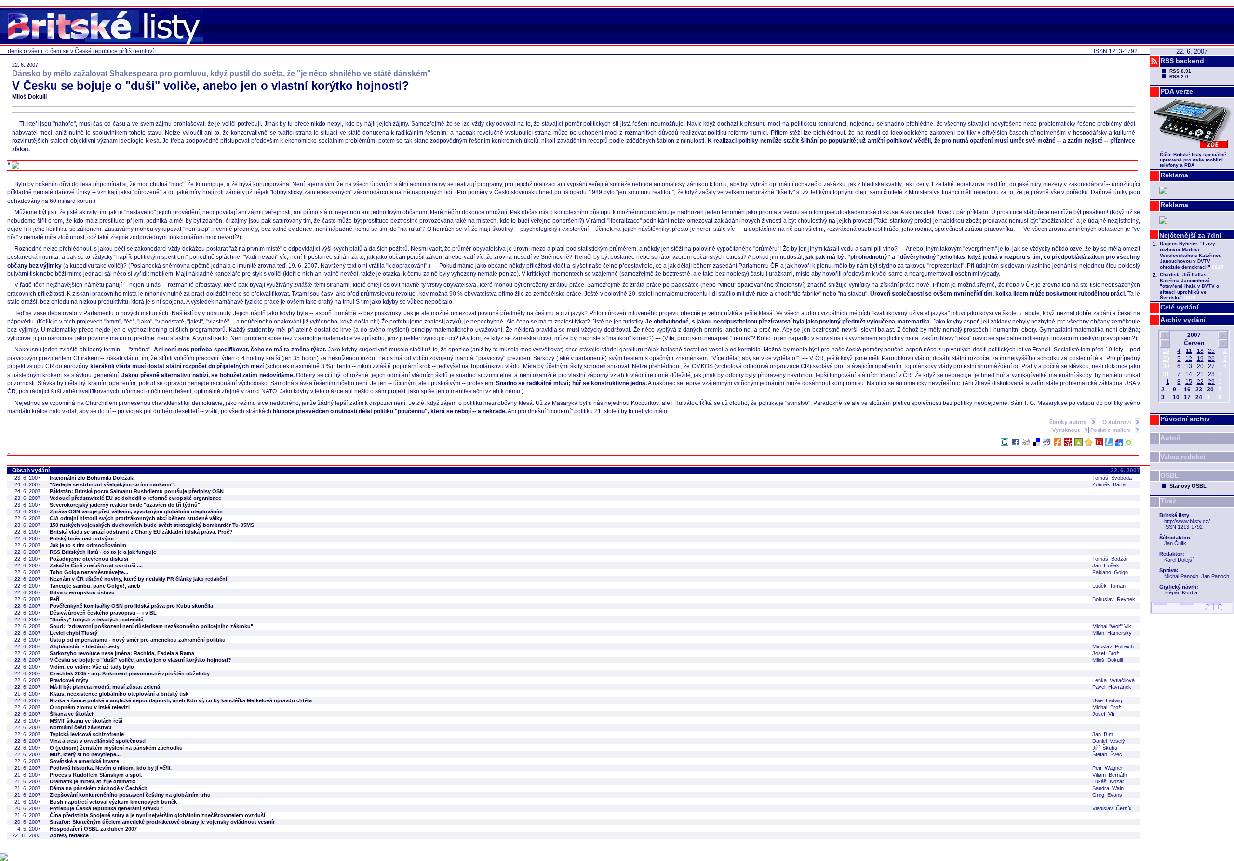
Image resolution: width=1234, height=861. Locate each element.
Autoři (1170, 438)
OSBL (1169, 475)
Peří (54, 599)
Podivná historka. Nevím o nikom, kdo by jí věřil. (111, 768)
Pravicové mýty (69, 680)
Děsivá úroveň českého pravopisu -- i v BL (103, 613)
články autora (1068, 422)
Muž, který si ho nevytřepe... (85, 754)
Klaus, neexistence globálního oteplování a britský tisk (119, 694)
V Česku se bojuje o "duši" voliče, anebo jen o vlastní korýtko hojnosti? (140, 660)
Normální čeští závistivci (80, 727)
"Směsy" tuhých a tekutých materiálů (97, 619)
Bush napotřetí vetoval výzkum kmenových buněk (113, 802)
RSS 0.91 (1180, 71)
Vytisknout (1066, 430)
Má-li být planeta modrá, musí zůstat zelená (105, 687)
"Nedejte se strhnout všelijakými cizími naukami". (112, 484)
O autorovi (1117, 422)
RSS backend (1182, 61)
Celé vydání (1179, 307)
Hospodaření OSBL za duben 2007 (93, 829)
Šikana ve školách (72, 714)
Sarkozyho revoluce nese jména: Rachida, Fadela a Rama (122, 653)
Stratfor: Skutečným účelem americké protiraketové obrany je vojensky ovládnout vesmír (162, 822)
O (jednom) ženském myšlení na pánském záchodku (116, 748)
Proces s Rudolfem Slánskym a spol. (96, 775)
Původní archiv (1185, 419)
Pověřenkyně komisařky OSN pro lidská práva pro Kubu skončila (131, 606)
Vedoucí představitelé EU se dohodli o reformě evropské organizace (135, 498)
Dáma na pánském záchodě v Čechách (99, 788)
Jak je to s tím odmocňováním (88, 545)
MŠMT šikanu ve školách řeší (86, 721)
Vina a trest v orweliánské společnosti (98, 741)
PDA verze (1176, 91)
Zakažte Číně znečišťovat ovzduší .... (96, 565)
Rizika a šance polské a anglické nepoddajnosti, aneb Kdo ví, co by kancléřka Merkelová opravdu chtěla (181, 700)
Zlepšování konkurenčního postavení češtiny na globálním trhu (130, 795)
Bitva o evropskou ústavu (82, 592)
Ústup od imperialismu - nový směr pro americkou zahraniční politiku (138, 640)
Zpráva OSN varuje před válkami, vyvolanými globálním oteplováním (136, 511)
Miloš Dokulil (29, 97)
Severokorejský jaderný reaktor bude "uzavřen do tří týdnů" (125, 505)
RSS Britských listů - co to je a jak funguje (103, 552)
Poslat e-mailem (1111, 430)
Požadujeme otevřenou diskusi (89, 559)
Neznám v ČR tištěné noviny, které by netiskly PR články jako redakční (138, 579)
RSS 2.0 (1178, 76)
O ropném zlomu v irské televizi (90, 707)
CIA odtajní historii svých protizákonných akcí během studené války (136, 518)
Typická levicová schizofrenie (87, 734)
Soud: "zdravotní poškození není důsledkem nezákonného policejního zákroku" (151, 626)
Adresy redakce (69, 835)
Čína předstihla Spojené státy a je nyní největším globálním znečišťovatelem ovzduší (157, 815)
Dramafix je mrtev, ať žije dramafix (92, 781)
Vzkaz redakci (1182, 456)
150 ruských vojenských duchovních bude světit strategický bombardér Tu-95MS (152, 525)
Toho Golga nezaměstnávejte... (89, 572)
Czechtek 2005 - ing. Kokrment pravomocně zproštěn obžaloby (130, 673)
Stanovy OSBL (1188, 486)
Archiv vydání (1183, 319)
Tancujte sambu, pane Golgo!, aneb (95, 586)
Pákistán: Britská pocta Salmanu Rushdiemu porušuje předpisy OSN (137, 491)
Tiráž (1168, 501)
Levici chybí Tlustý (73, 633)
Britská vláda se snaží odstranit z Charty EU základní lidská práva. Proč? (141, 532)
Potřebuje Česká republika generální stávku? (106, 808)
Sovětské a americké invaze (84, 761)
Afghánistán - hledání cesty (85, 646)
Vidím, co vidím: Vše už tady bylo (92, 667)
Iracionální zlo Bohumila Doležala (92, 478)
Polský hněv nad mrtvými (82, 538)
